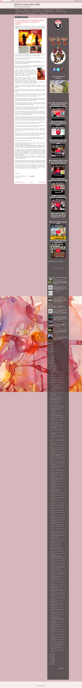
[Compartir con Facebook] (33, 176)
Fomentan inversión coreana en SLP (56, 643)
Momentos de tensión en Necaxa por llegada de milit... (56, 378)
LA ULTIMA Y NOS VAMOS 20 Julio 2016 (60, 309)
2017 (51, 354)
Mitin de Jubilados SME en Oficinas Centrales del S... (56, 523)
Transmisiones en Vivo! (43, 13)
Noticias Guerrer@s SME (27, 4)
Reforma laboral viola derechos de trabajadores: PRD (56, 491)
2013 (51, 360)
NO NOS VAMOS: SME (54, 537)
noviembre (52, 366)
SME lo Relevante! (58, 9)
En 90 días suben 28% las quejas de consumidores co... (56, 480)
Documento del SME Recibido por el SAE (57, 462)
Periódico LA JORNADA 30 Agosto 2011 (57, 456)
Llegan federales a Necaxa (54, 545)
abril (51, 657)
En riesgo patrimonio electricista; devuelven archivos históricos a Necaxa (60, 298)
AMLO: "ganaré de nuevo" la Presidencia (57, 567)
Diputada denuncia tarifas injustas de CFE (57, 477)
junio (51, 654)
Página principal (18, 9)
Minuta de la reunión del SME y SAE (56, 460)
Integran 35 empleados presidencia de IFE (57, 439)
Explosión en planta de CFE (55, 468)
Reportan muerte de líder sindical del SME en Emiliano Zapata (59, 280)
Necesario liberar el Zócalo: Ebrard (56, 408)
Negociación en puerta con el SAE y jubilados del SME (56, 473)
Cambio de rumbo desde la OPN (55, 547)
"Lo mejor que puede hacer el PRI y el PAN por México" (56, 427)
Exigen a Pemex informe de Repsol (56, 428)
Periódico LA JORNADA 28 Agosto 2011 (57, 603)
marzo (52, 659)
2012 (51, 362)
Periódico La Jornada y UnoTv (58, 285)
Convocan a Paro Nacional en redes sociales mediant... (56, 402)
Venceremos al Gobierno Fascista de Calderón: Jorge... (56, 601)
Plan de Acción (25, 9)
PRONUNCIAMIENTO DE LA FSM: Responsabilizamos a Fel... (56, 399)
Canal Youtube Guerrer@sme (37, 11)
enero (52, 662)
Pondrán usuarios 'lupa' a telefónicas (56, 424)
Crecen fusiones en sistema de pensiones (57, 565)
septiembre (53, 369)
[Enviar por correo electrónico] (29, 176)
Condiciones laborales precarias (55, 568)
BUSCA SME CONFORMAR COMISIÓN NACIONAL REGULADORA (57, 455)
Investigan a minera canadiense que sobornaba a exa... (56, 487)
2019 (51, 351)
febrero (52, 660)
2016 (51, 356)
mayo (52, 656)
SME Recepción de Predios (49, 11)
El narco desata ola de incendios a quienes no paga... (56, 423)
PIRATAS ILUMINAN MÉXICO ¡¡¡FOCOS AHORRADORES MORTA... (57, 388)
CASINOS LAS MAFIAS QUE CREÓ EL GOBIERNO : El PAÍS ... (57, 536)
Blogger (44, 685)
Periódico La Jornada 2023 (35, 9)
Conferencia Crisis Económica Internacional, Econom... (55, 385)
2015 (51, 357)
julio (51, 653)
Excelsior (19, 173)
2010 (51, 664)
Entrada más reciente (19, 182)
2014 (51, 359)
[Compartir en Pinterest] (34, 176)
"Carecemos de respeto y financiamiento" (57, 641)
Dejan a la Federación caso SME (56, 405)
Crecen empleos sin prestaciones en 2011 (57, 572)
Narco (20, 177)
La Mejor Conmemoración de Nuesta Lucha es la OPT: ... (56, 613)
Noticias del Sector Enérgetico (48, 9)
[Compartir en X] (31, 176)
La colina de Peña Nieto (57, 291)
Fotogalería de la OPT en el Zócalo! (56, 589)
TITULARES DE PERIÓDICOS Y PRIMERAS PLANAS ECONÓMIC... (57, 415)
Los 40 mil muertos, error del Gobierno (57, 435)
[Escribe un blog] (30, 176)
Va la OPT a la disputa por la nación (56, 531)
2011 (51, 363)
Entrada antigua (42, 182)
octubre (52, 368)
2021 (51, 348)
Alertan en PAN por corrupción (55, 646)
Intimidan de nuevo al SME (55, 544)
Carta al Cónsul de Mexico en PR (56, 397)
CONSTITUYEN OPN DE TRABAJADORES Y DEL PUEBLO (56, 618)
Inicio (31, 182)
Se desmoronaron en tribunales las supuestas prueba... (56, 577)
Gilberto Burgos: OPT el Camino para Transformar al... (56, 608)
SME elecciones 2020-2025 (61, 11)
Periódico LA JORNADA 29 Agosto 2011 (57, 524)
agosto (52, 371)
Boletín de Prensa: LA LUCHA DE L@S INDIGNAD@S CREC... (57, 380)
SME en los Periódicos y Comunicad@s (22, 11)
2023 (51, 345)
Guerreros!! (17, 13)
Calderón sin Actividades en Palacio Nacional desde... (56, 587)
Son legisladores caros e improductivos (57, 644)
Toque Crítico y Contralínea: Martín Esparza (29, 13)
